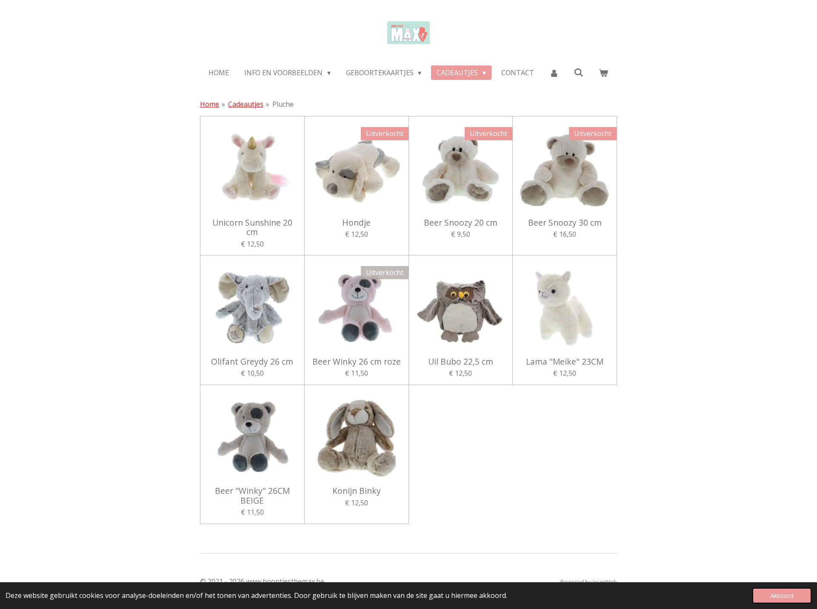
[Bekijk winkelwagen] (603, 72)
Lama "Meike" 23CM (564, 361)
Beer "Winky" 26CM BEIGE (252, 495)
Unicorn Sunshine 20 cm (252, 227)
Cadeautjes (245, 104)
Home (209, 104)
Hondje (356, 222)
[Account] (554, 72)
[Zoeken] (578, 72)
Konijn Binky (356, 491)
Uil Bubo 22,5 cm (460, 361)
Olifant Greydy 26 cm (252, 361)
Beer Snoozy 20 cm (460, 222)
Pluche (283, 104)
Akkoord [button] (782, 596)
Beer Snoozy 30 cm (565, 222)
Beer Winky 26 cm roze (356, 361)
